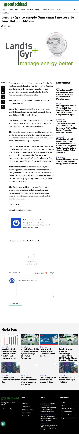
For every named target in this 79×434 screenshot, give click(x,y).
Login (52, 273)
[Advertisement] (53, 4)
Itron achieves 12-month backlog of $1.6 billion (67, 380)
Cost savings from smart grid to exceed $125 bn (48, 380)
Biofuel (58, 103)
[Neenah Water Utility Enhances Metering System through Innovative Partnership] (30, 339)
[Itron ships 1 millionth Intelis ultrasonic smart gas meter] (49, 339)
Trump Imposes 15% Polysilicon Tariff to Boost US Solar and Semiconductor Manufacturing (64, 94)
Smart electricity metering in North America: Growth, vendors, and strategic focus (9, 353)
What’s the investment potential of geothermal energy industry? (49, 418)
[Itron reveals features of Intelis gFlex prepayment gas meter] (30, 367)
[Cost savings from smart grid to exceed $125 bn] (49, 367)
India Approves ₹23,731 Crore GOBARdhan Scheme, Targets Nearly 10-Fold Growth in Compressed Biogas (66, 110)
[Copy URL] (3, 88)
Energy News (60, 157)
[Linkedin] (3, 92)
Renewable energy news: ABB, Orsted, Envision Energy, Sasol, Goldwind (67, 161)
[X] (3, 97)
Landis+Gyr (21, 241)
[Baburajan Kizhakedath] (16, 223)
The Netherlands (33, 241)
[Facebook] (3, 102)
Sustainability (60, 119)
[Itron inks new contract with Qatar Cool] (10, 367)
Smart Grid (5, 13)
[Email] (3, 107)
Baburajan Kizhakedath (32, 220)
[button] (75, 9)
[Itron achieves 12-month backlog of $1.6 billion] (68, 367)
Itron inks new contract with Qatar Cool (10, 380)
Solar (58, 88)
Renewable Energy (46, 414)
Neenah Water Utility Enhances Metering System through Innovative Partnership (30, 353)
